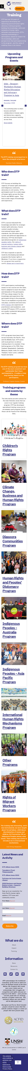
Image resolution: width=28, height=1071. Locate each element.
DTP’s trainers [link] (6, 305)
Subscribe (10, 926)
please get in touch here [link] (15, 263)
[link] (2, 6)
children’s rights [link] (7, 248)
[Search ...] (10, 8)
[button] (4, 8)
